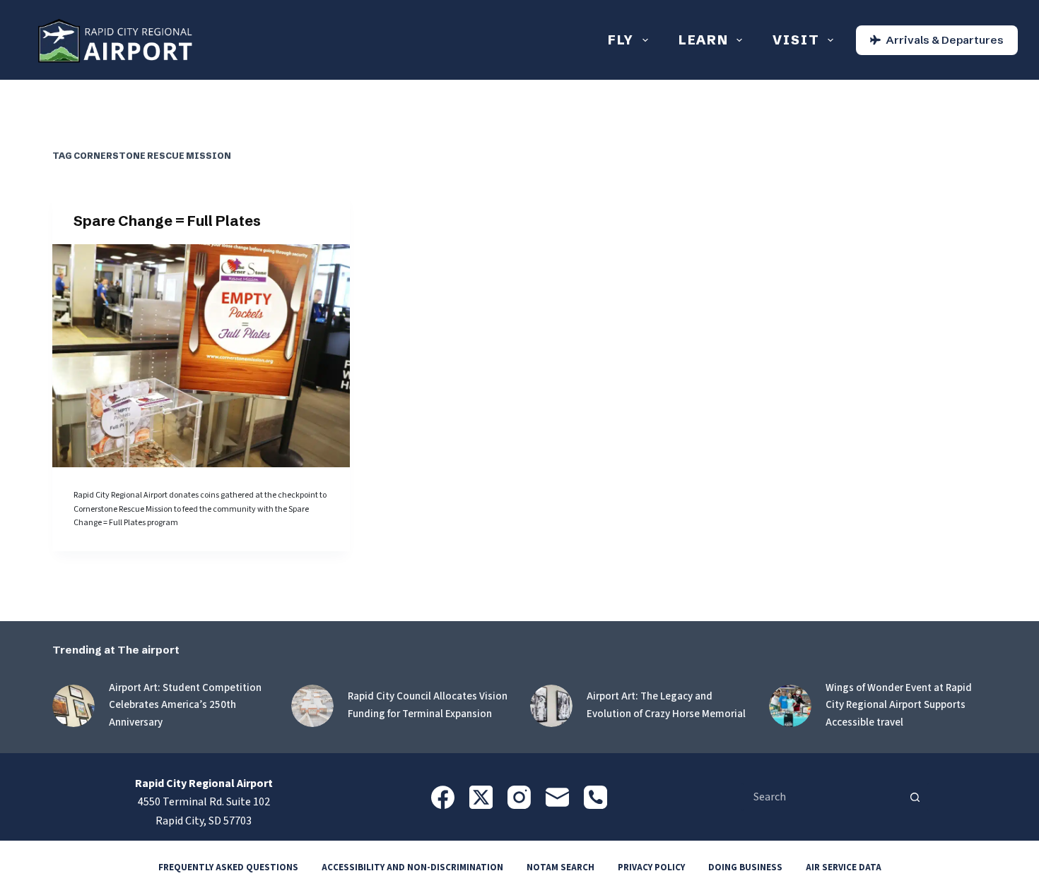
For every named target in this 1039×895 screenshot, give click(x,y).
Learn (704, 40)
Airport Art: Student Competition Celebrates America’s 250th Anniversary (185, 705)
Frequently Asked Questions (228, 868)
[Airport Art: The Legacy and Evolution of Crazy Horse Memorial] (551, 706)
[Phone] (595, 797)
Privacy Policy (651, 868)
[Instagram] (519, 797)
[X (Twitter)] (481, 797)
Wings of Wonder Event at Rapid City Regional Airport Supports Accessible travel (899, 705)
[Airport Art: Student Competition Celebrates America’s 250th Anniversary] (73, 706)
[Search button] (915, 797)
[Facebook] (442, 797)
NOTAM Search (560, 868)
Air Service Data (843, 868)
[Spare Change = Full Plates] (201, 355)
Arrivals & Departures (945, 40)
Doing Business (745, 868)
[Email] (557, 797)
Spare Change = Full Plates (167, 220)
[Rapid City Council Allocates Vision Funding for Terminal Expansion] (312, 706)
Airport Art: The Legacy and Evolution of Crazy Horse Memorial (666, 705)
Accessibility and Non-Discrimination (412, 868)
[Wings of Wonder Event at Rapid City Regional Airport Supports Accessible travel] (790, 706)
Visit (796, 40)
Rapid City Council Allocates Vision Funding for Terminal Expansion (427, 705)
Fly (621, 40)
